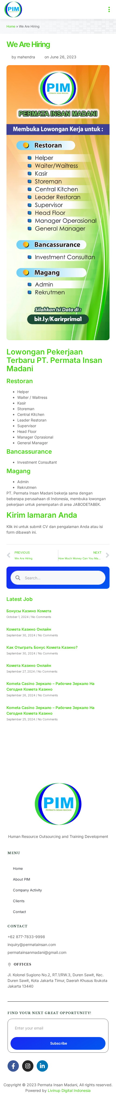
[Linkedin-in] (42, 1066)
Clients (19, 901)
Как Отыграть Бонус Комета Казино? (42, 647)
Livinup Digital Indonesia (69, 1090)
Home (10, 26)
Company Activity (27, 890)
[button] (109, 9)
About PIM (21, 879)
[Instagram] (27, 1066)
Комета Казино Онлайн (28, 629)
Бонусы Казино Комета (28, 610)
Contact (19, 912)
